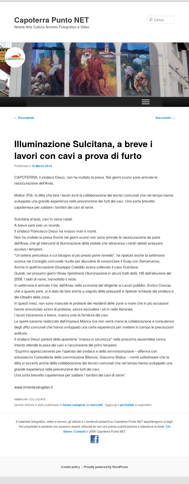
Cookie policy (70, 467)
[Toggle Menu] (146, 102)
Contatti (79, 431)
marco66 (97, 405)
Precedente (24, 117)
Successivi (165, 117)
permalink (127, 405)
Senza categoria (74, 405)
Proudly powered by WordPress (106, 467)
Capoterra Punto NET (51, 19)
